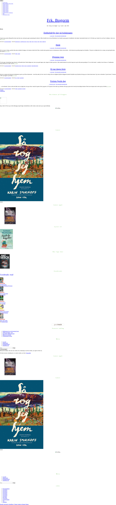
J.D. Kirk (3, 294)
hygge (35, 41)
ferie (30, 41)
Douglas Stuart (4, 321)
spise (41, 41)
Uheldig (1, 90)
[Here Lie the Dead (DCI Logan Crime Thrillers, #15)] (1, 291)
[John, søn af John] (1, 318)
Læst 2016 (5, 8)
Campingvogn (23, 41)
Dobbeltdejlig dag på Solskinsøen (58, 33)
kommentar (63, 48)
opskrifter (6, 14)
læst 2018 (5, 10)
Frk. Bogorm (58, 20)
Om (3, 13)
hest (33, 41)
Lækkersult (2, 91)
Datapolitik (28, 353)
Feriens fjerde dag (58, 81)
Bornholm (17, 41)
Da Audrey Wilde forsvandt (8, 333)
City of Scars (3, 302)
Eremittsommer (3, 284)
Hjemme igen (58, 57)
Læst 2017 (5, 9)
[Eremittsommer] (1, 282)
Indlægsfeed (5, 343)
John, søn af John (3, 320)
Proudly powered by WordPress (6, 504)
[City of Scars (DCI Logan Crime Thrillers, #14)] (1, 300)
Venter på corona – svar (8, 332)
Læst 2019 (5, 11)
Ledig (19, 53)
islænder (20, 88)
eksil (28, 41)
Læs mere (3, 39)
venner (23, 88)
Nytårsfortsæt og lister (7, 336)
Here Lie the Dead (4, 293)
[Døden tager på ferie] (1, 309)
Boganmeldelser (8, 3)
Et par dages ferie (58, 69)
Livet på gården (8, 12)
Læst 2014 (5, 6)
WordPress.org (6, 345)
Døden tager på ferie (4, 311)
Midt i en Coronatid (7, 334)
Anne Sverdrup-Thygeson (6, 285)
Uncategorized (7, 41)
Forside (5, 2)
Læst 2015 (5, 7)
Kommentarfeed (6, 344)
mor (38, 41)
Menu (2, 0)
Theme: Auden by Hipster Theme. (21, 504)
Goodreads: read (6, 275)
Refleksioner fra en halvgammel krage (11, 331)
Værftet (44, 41)
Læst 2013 (5, 5)
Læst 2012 (5, 4)
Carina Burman (4, 312)
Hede (58, 45)
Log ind (4, 341)
